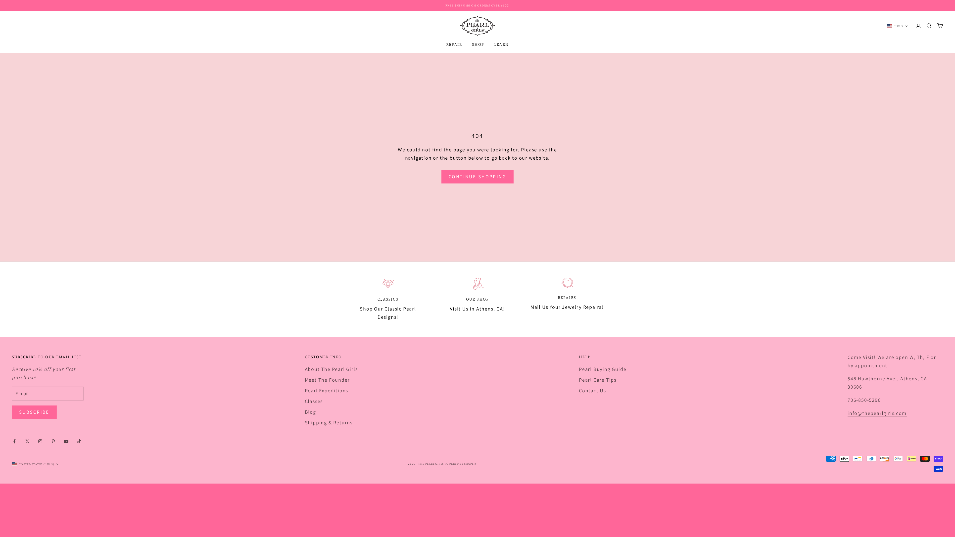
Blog (310, 412)
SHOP (478, 44)
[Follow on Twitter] (27, 441)
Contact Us (592, 390)
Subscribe (34, 412)
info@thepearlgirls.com (877, 413)
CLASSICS (388, 299)
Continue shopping (477, 176)
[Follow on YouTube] (66, 441)
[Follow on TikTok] (79, 441)
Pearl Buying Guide (602, 369)
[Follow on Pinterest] (53, 441)
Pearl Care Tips (598, 380)
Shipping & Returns (329, 422)
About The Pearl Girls (331, 369)
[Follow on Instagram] (40, 441)
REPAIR (454, 44)
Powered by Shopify (461, 463)
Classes (314, 401)
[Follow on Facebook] (14, 441)
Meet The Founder (327, 380)
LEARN (501, 44)
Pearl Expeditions (326, 390)
